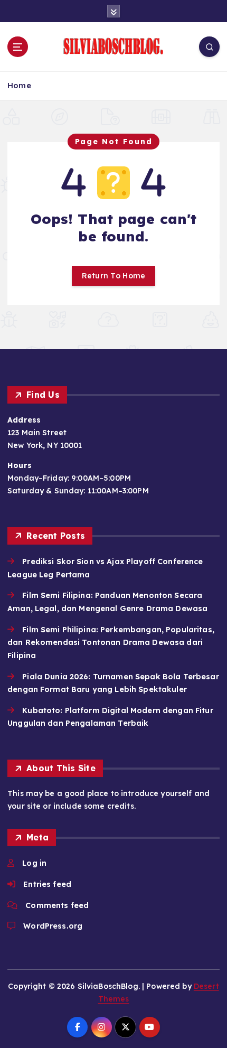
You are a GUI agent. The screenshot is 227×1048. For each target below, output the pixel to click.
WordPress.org (52, 926)
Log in (34, 863)
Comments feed (57, 905)
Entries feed (47, 884)
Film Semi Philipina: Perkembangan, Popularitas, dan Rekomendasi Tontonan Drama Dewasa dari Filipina (110, 642)
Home (19, 85)
